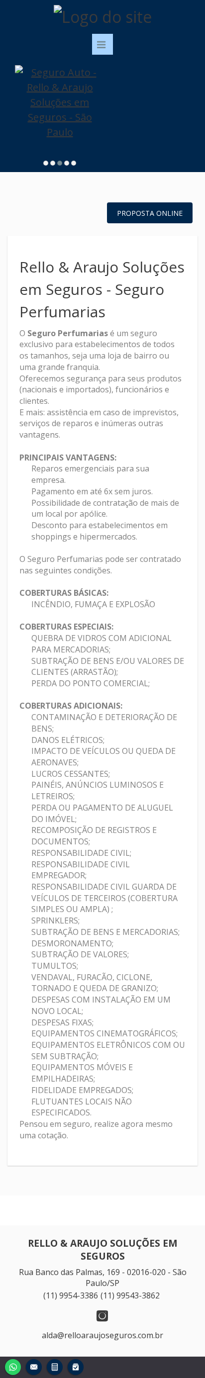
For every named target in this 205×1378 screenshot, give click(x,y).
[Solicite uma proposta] (55, 1366)
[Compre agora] (76, 1366)
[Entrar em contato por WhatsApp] (13, 1366)
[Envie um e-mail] (34, 1366)
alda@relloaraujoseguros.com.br (102, 1335)
